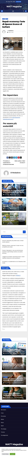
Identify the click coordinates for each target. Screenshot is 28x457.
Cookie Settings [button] (5, 454)
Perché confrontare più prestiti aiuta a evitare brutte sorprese (12, 351)
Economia (3, 416)
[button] (23, 11)
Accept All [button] (12, 454)
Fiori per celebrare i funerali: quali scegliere (14, 220)
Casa (2, 413)
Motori (2, 419)
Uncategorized (6, 347)
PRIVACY (18, 275)
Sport (2, 425)
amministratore (18, 353)
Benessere (6, 362)
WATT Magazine (14, 6)
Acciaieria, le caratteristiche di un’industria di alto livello (8, 162)
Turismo (3, 432)
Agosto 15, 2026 (8, 353)
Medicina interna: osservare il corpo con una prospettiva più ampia (13, 365)
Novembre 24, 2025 (9, 382)
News (4, 188)
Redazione (10, 30)
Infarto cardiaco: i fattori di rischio (13, 205)
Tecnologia (3, 428)
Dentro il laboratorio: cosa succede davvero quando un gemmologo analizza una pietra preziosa (12, 252)
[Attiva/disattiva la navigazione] (13, 11)
